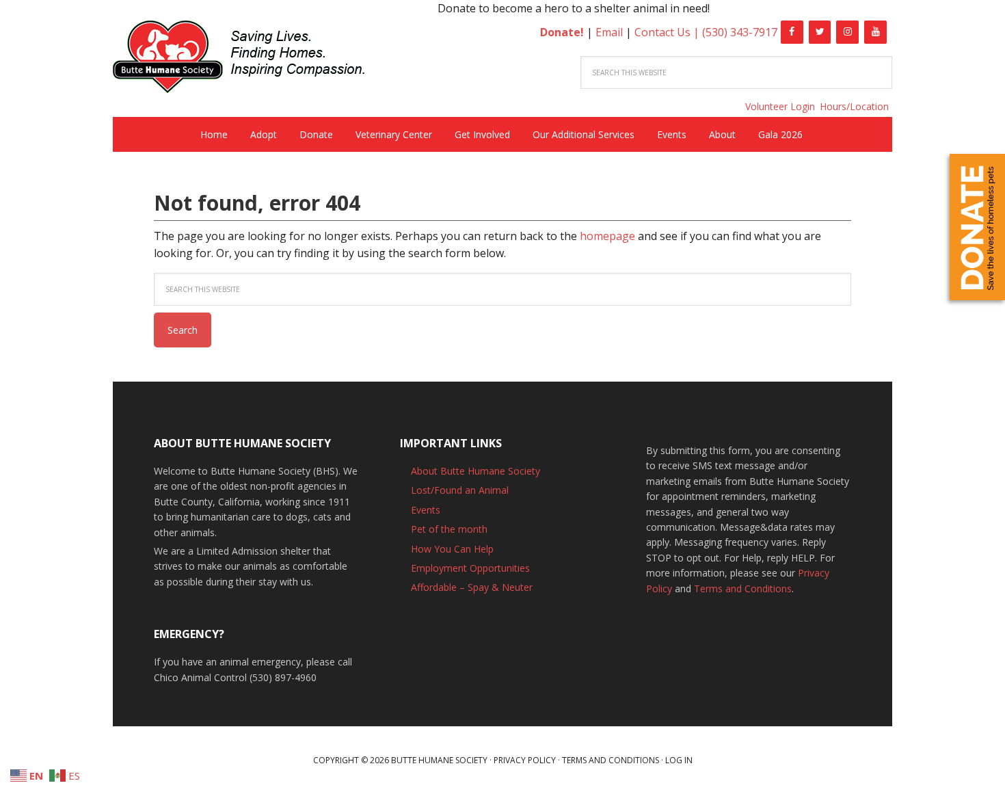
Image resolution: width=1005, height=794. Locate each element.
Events (425, 509)
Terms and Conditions (743, 588)
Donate (977, 227)
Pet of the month (449, 528)
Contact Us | (668, 32)
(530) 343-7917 (739, 32)
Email (609, 32)
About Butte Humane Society (475, 470)
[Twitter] (820, 32)
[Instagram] (847, 32)
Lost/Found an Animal (460, 490)
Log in (679, 760)
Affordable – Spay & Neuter (472, 587)
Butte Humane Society (249, 59)
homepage (607, 235)
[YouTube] (875, 32)
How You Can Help (452, 548)
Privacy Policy (525, 760)
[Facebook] (792, 32)
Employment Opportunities (470, 567)
